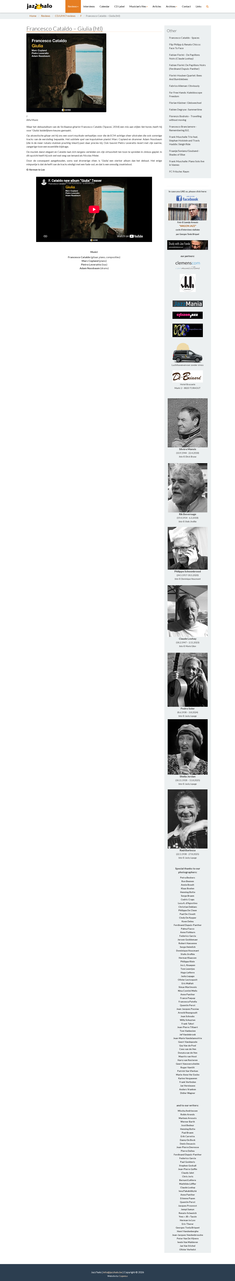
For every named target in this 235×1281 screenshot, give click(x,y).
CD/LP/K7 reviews (65, 15)
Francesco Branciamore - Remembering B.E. (183, 128)
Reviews (72, 6)
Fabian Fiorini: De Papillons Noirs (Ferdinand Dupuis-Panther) (187, 66)
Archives (171, 6)
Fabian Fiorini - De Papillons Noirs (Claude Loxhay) (184, 56)
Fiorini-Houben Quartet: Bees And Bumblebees (185, 77)
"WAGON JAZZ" (187, 225)
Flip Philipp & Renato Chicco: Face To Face (185, 46)
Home (32, 15)
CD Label (119, 6)
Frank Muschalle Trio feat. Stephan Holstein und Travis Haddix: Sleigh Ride (184, 140)
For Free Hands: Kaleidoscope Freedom (185, 94)
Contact (186, 6)
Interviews (89, 6)
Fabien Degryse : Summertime (185, 109)
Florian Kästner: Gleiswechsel (185, 102)
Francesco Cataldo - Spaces (184, 37)
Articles (157, 6)
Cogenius (123, 1276)
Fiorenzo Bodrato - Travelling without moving (185, 118)
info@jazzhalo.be (112, 1272)
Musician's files (137, 6)
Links (198, 6)
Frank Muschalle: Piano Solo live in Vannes (186, 163)
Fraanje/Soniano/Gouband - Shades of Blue (184, 152)
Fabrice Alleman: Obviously (184, 85)
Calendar (105, 6)
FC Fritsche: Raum (179, 171)
